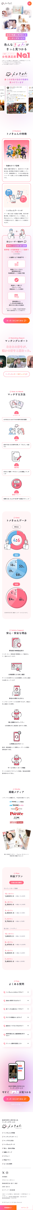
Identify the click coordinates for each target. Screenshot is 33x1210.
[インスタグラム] (7, 1173)
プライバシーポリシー (8, 1180)
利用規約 (4, 1176)
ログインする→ (16, 1104)
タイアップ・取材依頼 (8, 1190)
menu (29, 3)
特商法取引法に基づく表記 (10, 1183)
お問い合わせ (6, 1186)
